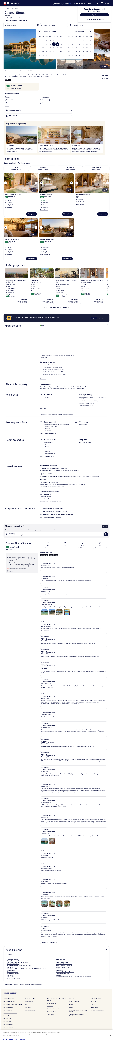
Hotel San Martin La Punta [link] (64, 965)
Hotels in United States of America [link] (13, 1004)
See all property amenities (48, 433)
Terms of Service (19, 1039)
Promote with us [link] (51, 1011)
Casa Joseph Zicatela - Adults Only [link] (17, 962)
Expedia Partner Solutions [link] (54, 1009)
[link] (94, 26)
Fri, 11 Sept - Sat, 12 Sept (47, 26)
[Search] (106, 534)
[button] (43, 40)
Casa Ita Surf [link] (10, 967)
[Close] (110, 1035)
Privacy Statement (8, 1039)
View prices (31, 214)
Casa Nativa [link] (59, 970)
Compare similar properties (58, 307)
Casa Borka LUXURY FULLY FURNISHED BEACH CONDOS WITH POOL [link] (26, 969)
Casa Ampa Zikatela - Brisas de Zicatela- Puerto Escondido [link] (73, 976)
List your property (79, 3)
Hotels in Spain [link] (7, 1021)
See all (7, 106)
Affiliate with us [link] (51, 1003)
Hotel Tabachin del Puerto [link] (64, 964)
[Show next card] (108, 286)
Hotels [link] (6, 984)
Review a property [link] (30, 1010)
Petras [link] (58, 969)
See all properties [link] (12, 8)
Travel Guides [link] (94, 1007)
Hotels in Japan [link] (7, 1018)
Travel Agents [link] (50, 1014)
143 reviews (9, 549)
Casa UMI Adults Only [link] (62, 973)
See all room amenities (47, 456)
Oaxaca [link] (16, 984)
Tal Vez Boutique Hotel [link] (63, 967)
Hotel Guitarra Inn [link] (12, 972)
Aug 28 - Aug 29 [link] (16, 169)
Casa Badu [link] (59, 975)
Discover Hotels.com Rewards (94, 19)
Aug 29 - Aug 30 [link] (43, 169)
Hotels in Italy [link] (7, 1015)
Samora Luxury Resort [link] (13, 978)
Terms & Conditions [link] (74, 1001)
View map (44, 357)
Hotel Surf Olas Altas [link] (13, 964)
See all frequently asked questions (50, 517)
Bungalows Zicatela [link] (12, 959)
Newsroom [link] (50, 1006)
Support (90, 3)
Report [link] (11, 571)
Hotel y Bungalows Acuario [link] (15, 961)
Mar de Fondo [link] (11, 970)
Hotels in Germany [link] (8, 1024)
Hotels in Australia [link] (8, 1007)
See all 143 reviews (16, 88)
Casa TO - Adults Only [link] (62, 962)
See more (43, 379)
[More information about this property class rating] (12, 15)
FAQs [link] (26, 1004)
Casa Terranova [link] (60, 959)
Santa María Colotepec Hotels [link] (27, 984)
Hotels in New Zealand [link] (9, 1001)
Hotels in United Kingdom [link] (10, 1013)
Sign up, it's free (103, 318)
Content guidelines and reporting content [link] (78, 1010)
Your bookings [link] (29, 1001)
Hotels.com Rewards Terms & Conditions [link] (76, 1015)
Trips (96, 3)
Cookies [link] (71, 1007)
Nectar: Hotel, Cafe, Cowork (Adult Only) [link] (19, 965)
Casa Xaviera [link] (10, 975)
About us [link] (93, 1001)
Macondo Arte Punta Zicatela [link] (65, 972)
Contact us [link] (28, 1007)
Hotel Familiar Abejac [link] (13, 973)
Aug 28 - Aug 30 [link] (70, 169)
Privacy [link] (71, 1004)
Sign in (107, 3)
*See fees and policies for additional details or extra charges (55, 414)
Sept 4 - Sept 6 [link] (96, 169)
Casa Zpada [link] (10, 976)
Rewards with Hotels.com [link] (97, 1010)
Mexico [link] (11, 984)
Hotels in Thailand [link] (8, 1027)
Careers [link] (93, 1004)
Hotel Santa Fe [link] (60, 961)
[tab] (9, 954)
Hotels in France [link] (8, 1010)
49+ (105, 66)
